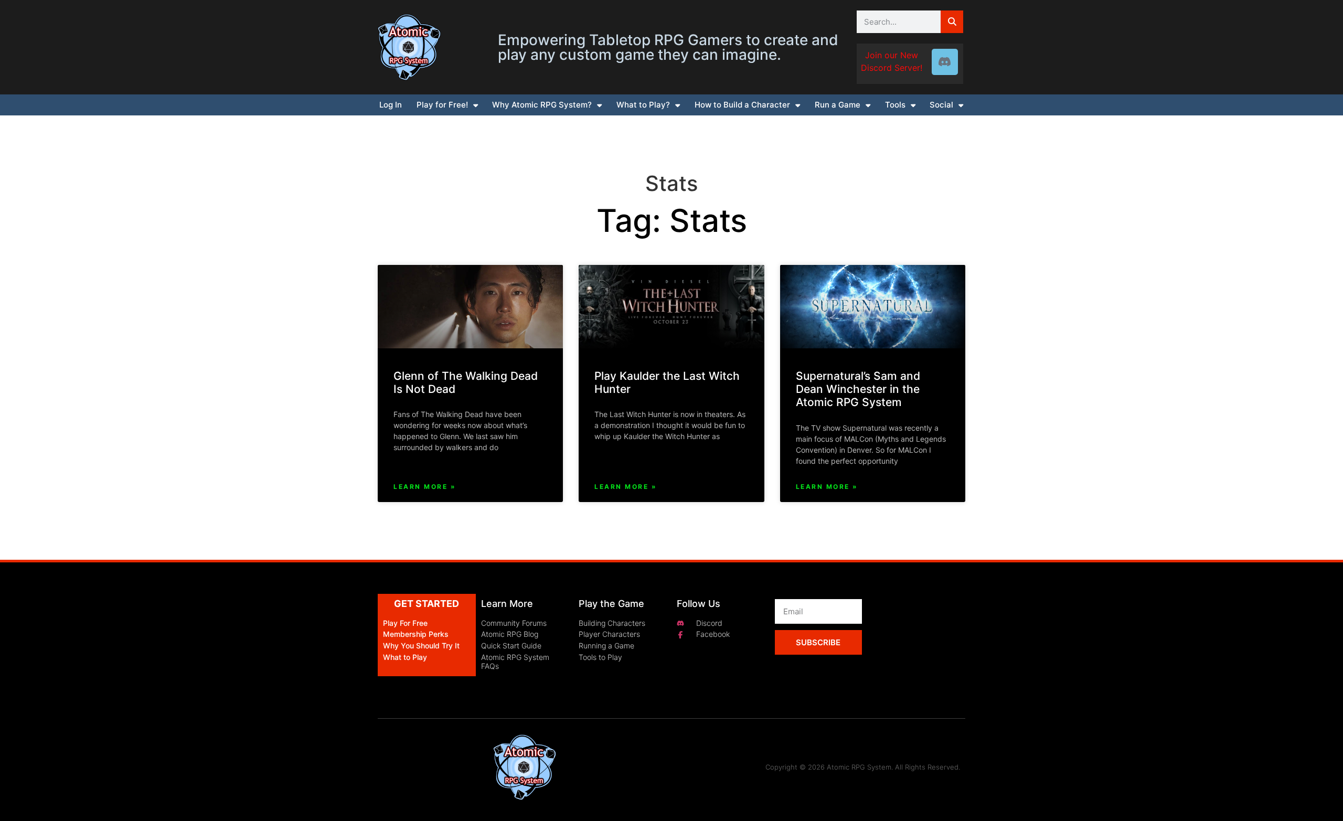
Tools (895, 105)
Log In (390, 105)
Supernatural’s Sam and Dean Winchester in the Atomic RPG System (858, 389)
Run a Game (837, 105)
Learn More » (424, 487)
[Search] (952, 21)
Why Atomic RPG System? (542, 105)
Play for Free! (442, 105)
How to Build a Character (742, 105)
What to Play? (643, 105)
